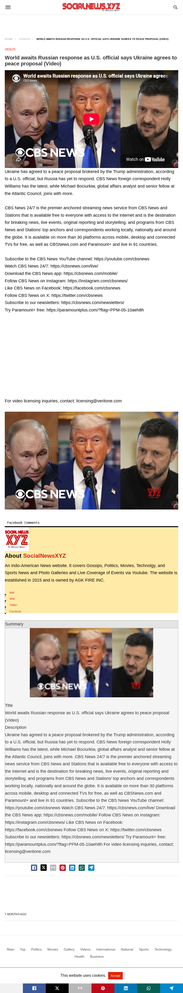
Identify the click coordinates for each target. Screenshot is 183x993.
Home (9, 39)
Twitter (13, 605)
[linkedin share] (72, 868)
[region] (91, 23)
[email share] (53, 868)
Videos (24, 39)
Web (12, 598)
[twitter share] (44, 867)
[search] (175, 7)
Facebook (15, 611)
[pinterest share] (63, 868)
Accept (115, 975)
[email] (80, 988)
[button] (91, 461)
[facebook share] (34, 868)
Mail (12, 592)
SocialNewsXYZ (44, 555)
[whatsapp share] (82, 868)
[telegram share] (91, 868)
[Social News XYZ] (91, 7)
